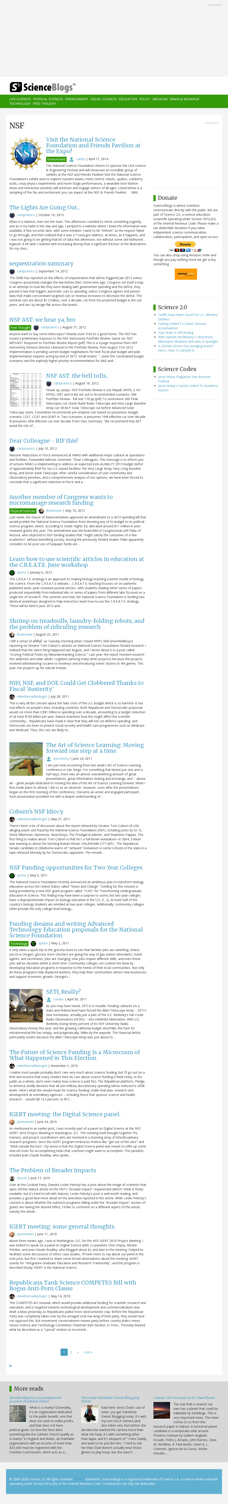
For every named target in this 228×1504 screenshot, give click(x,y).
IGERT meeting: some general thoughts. (62, 1226)
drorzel (22, 1178)
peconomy (61, 758)
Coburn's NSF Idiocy (36, 811)
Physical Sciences (48, 99)
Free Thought (44, 103)
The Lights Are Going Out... (44, 207)
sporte (21, 572)
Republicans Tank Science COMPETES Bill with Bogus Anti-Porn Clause (72, 1285)
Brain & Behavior (184, 99)
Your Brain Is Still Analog (175, 332)
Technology (20, 103)
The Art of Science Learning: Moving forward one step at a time (95, 748)
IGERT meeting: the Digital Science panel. (64, 1114)
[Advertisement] (114, 39)
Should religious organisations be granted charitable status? (35, 1399)
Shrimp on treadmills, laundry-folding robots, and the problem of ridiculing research (77, 623)
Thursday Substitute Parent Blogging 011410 (110, 1399)
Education (128, 99)
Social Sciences (103, 99)
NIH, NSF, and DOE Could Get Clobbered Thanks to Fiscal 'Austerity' (76, 686)
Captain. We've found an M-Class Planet (184, 1398)
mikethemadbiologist (32, 696)
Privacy (79, 1479)
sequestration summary (41, 263)
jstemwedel (25, 1122)
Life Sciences (20, 99)
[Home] (44, 87)
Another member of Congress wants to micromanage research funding (61, 500)
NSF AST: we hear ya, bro (42, 319)
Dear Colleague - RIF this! (43, 440)
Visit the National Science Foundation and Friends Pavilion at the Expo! (93, 145)
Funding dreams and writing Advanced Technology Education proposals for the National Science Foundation (76, 929)
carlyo (80, 159)
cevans (59, 999)
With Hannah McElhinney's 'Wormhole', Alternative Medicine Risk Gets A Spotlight (188, 339)
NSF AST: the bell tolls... (77, 375)
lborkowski (54, 510)
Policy (144, 99)
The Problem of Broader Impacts (52, 1170)
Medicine (160, 99)
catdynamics (26, 215)
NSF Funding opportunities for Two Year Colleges (75, 867)
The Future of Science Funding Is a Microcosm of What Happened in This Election (74, 1055)
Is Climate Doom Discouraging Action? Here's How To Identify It (186, 348)
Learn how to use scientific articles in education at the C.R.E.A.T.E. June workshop (76, 562)
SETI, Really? (63, 991)
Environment (76, 99)
